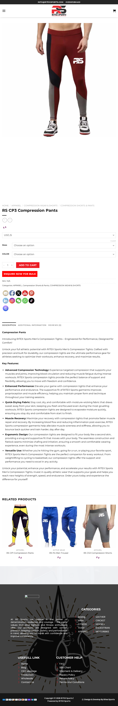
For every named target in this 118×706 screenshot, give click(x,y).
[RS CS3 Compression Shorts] (98, 526)
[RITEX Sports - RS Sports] (59, 10)
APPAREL (16, 205)
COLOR (5, 254)
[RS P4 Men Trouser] (59, 526)
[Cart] (114, 11)
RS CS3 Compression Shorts (98, 553)
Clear (113, 241)
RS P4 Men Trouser (58, 553)
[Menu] (4, 10)
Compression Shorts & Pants (77, 205)
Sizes (4, 245)
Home (5, 205)
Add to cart (28, 265)
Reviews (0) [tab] (54, 325)
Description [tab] (9, 325)
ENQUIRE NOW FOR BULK (20, 274)
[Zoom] (6, 171)
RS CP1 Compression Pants (20, 553)
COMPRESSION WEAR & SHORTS (41, 205)
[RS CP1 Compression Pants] (20, 526)
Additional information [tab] (32, 325)
